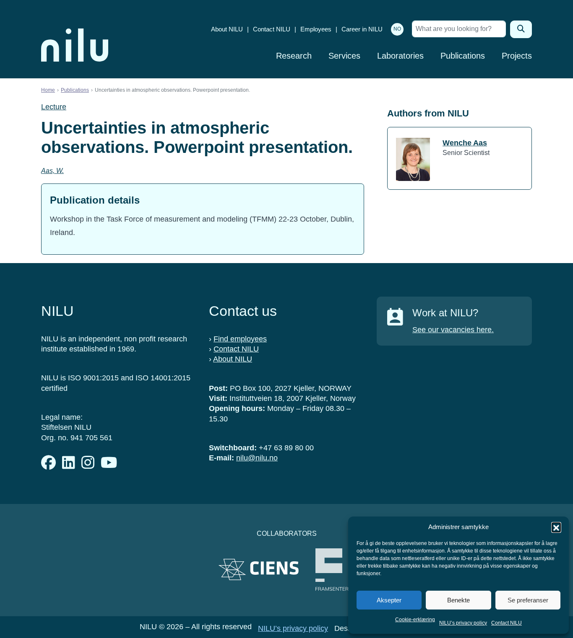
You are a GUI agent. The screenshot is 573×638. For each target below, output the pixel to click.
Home (48, 90)
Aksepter (389, 600)
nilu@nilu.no (257, 458)
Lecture (53, 107)
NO (397, 29)
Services (344, 55)
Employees (315, 29)
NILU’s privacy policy (463, 623)
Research (294, 55)
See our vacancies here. (453, 329)
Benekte (458, 600)
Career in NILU (362, 29)
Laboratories (400, 55)
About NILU (227, 29)
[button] (556, 527)
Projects (517, 55)
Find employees (240, 339)
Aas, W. (52, 170)
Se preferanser (528, 600)
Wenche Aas (465, 143)
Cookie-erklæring (415, 620)
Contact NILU (506, 623)
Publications (462, 55)
